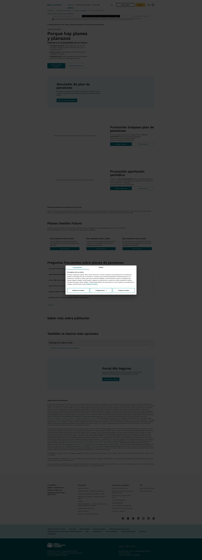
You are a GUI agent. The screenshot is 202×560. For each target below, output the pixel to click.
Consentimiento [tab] (77, 267)
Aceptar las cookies (123, 290)
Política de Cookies (92, 284)
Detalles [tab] (101, 267)
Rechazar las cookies (78, 290)
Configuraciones (100, 290)
